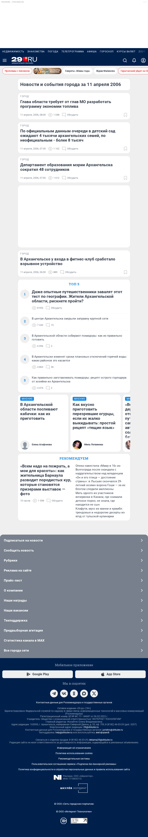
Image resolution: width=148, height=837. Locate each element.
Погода (53, 51)
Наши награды (15, 600)
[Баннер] (47, 71)
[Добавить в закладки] (125, 115)
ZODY (142, 51)
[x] (94, 693)
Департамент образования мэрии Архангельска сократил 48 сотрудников (66, 167)
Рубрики (10, 560)
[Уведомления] (134, 60)
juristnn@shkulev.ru (113, 730)
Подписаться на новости (23, 540)
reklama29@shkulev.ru (101, 740)
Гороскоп (107, 51)
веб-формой (102, 732)
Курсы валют (126, 51)
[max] (84, 693)
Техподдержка (15, 620)
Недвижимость (13, 51)
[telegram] (54, 693)
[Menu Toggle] (4, 60)
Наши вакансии (16, 610)
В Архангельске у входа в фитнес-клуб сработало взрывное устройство (67, 261)
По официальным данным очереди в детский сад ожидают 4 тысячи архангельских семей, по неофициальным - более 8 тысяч (67, 136)
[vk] (64, 693)
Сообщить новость (19, 550)
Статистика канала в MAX (24, 640)
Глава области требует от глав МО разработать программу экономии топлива (65, 104)
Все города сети (16, 650)
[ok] (74, 693)
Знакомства (36, 51)
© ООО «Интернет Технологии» (74, 811)
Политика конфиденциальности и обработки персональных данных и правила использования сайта (74, 769)
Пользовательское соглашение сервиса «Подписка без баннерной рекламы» (74, 764)
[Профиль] (143, 60)
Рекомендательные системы (74, 758)
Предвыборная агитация (23, 630)
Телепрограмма (72, 51)
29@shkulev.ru (91, 727)
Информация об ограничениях (74, 748)
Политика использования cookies (74, 753)
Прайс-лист (13, 580)
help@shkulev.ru (64, 732)
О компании (13, 590)
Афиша (92, 51)
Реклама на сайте (17, 570)
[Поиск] (125, 60)
